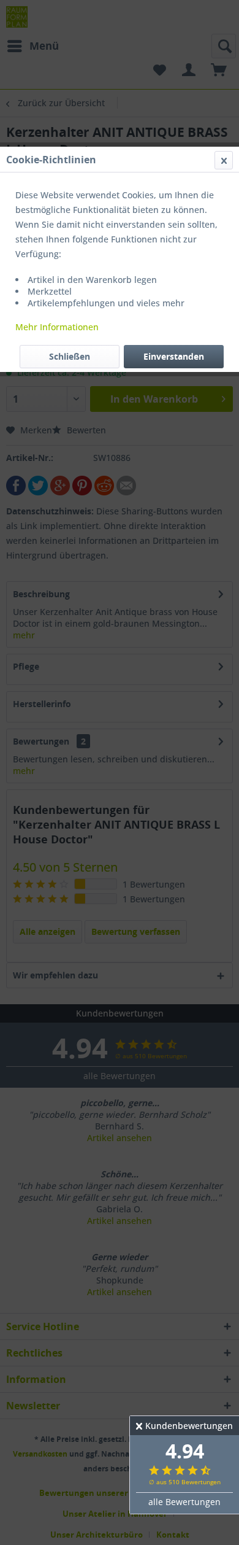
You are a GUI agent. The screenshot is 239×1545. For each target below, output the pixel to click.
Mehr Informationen (57, 327)
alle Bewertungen (184, 1502)
